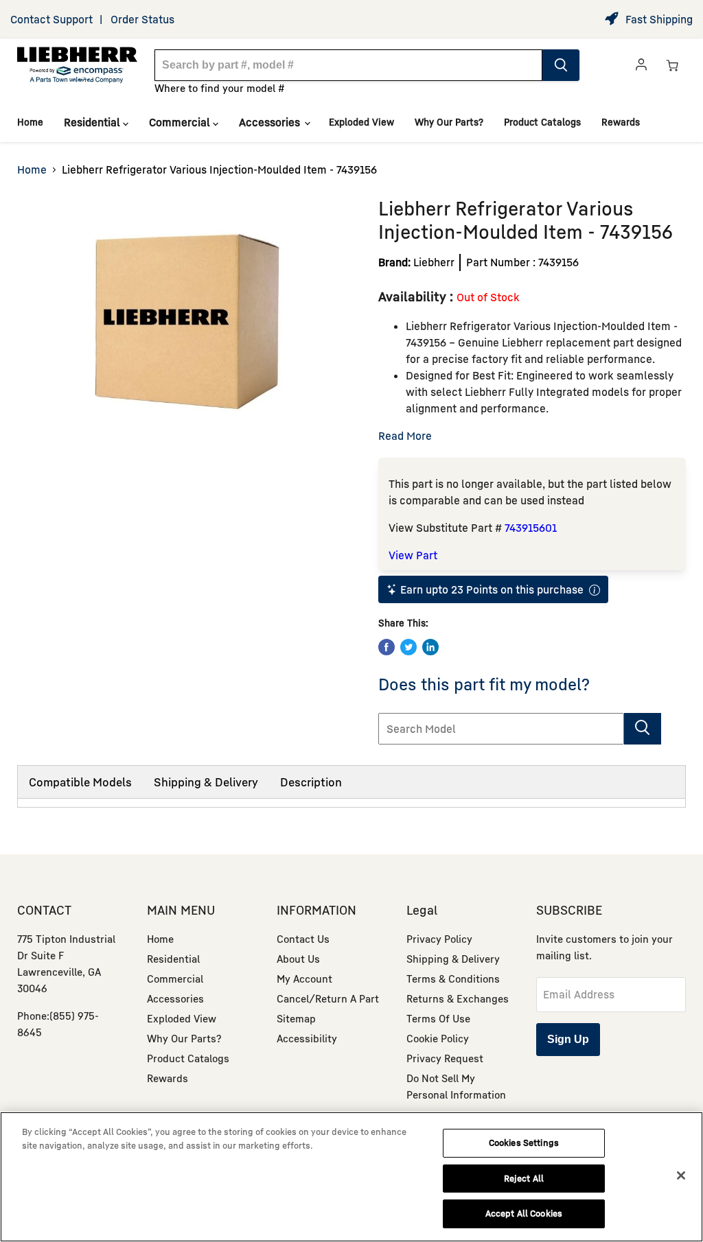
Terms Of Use (438, 1018)
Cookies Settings (524, 1142)
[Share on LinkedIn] (430, 647)
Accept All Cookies (523, 1213)
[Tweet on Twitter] (408, 647)
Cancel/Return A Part (328, 998)
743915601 (531, 528)
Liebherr (433, 262)
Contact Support (51, 19)
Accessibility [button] (307, 1038)
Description (311, 782)
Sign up (568, 1039)
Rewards (620, 122)
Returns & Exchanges (457, 998)
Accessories (271, 122)
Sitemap (296, 1018)
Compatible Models (80, 782)
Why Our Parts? (449, 122)
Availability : (417, 296)
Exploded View (361, 122)
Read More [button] (405, 436)
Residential (93, 122)
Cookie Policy (437, 1038)
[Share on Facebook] (386, 647)
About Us (298, 958)
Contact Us (303, 939)
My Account (304, 978)
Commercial (181, 122)
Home (30, 122)
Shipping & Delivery (206, 782)
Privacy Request (444, 1058)
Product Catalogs (542, 122)
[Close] (681, 1175)
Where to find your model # (219, 88)
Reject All (524, 1178)
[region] (351, 1177)
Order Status (142, 19)
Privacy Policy (439, 939)
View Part (413, 555)
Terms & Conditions (453, 978)
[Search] (560, 65)
